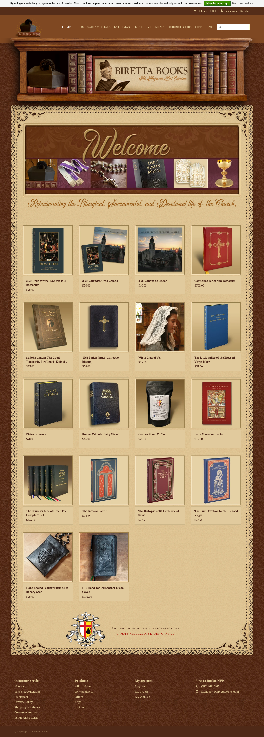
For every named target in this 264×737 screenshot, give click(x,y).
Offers (79, 697)
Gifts (199, 27)
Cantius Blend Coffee (151, 434)
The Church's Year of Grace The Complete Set (46, 513)
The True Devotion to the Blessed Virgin (216, 513)
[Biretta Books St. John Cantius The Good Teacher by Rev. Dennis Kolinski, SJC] (48, 327)
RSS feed (80, 707)
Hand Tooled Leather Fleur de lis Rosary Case (47, 590)
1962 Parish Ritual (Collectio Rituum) (100, 359)
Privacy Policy (23, 702)
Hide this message (217, 3)
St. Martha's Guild (26, 717)
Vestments (156, 27)
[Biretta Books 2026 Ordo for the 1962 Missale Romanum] (48, 250)
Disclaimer (21, 697)
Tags (78, 702)
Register (140, 686)
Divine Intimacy (36, 434)
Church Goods (180, 27)
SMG (210, 27)
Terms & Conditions (27, 691)
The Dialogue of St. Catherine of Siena (158, 513)
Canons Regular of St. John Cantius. (145, 634)
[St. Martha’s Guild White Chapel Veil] (160, 327)
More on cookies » (243, 3)
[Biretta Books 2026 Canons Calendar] (160, 250)
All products (83, 686)
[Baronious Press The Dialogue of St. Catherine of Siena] (160, 480)
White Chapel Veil (149, 357)
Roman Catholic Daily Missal (100, 434)
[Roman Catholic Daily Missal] (104, 403)
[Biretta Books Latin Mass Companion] (216, 403)
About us (20, 686)
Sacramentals (99, 27)
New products (84, 691)
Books (79, 27)
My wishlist (142, 697)
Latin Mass (122, 27)
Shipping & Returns (27, 707)
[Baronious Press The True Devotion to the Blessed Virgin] (216, 480)
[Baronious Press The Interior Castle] (104, 480)
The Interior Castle (94, 511)
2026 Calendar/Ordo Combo (100, 281)
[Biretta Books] (30, 27)
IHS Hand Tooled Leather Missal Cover (103, 590)
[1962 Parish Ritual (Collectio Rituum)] (104, 327)
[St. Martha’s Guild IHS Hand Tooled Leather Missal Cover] (104, 557)
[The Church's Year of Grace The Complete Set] (48, 480)
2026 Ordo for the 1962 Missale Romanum (46, 283)
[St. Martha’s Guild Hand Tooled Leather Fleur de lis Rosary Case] (48, 557)
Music (139, 27)
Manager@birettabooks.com (220, 691)
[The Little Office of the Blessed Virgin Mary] (216, 327)
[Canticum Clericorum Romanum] (216, 250)
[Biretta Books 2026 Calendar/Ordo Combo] (104, 250)
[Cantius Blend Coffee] (160, 403)
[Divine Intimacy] (48, 403)
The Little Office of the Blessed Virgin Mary (214, 359)
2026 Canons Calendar (152, 281)
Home (66, 27)
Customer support (26, 712)
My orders (141, 691)
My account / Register (237, 10)
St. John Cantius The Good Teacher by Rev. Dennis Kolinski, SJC (46, 359)
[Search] (220, 27)
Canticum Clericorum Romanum (214, 281)
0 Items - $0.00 (207, 10)
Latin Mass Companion (209, 434)
